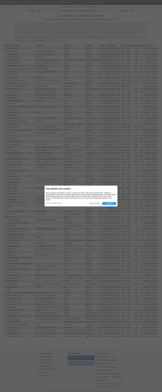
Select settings (95, 203)
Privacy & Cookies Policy (54, 203)
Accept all (109, 203)
